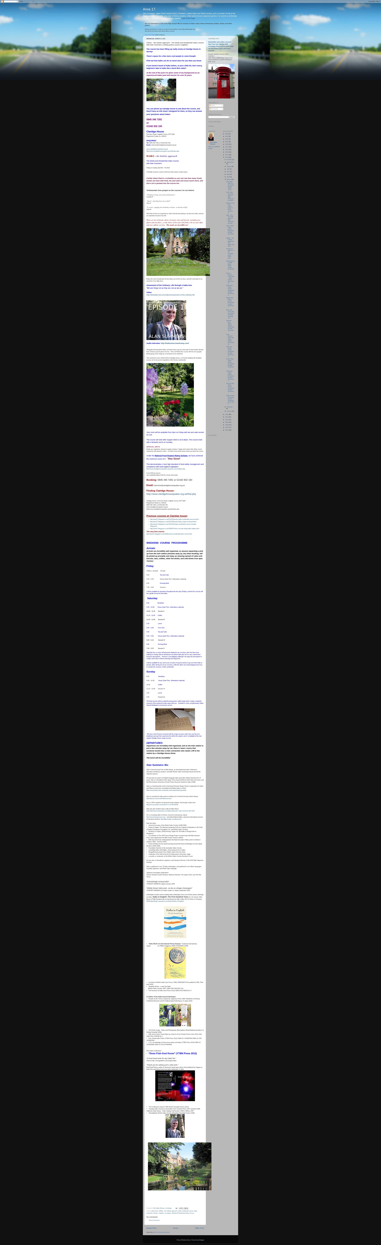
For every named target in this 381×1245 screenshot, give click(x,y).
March (229, 179)
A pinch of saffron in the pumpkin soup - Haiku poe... (230, 253)
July (228, 169)
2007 (227, 427)
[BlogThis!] (182, 1208)
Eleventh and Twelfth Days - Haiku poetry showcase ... (230, 265)
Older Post (199, 1228)
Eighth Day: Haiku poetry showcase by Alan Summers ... (230, 302)
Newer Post (151, 1228)
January (229, 411)
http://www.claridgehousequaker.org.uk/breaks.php (162, 151)
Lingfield (161, 1213)
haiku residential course (185, 1211)
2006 (227, 430)
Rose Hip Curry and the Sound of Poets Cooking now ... (230, 314)
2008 (227, 425)
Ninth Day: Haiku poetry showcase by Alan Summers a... (230, 290)
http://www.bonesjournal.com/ (155, 817)
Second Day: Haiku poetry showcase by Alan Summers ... (230, 388)
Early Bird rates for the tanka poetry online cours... (230, 185)
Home (175, 1228)
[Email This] (180, 1208)
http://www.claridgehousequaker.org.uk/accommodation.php (165, 469)
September (230, 162)
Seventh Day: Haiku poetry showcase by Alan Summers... (230, 326)
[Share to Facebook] (185, 1208)
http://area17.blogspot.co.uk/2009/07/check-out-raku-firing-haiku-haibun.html (174, 528)
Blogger (201, 1240)
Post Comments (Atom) (162, 1232)
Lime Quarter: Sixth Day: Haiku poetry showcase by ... (230, 339)
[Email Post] (176, 1208)
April (228, 177)
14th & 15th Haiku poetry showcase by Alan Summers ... (230, 230)
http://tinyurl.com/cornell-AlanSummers (159, 798)
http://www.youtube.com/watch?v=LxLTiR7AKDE (162, 804)
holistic (155, 1213)
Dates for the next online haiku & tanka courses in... (230, 207)
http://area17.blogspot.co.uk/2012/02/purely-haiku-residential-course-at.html (174, 519)
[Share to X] (184, 1208)
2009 (227, 422)
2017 (227, 147)
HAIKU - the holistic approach (168, 1211)
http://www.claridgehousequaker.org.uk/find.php (171, 494)
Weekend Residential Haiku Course (183, 1213)
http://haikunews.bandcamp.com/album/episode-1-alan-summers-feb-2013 (170, 811)
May (228, 174)
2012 (227, 414)
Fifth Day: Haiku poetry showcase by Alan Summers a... (230, 351)
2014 (227, 154)
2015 (227, 152)
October (229, 159)
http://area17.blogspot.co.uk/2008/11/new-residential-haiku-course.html (169, 534)
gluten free (154, 1211)
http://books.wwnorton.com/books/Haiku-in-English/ (167, 901)
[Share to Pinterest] (187, 1208)
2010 (227, 419)
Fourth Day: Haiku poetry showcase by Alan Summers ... (230, 363)
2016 (227, 149)
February (230, 407)
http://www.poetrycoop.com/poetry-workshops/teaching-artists (166, 790)
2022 (227, 134)
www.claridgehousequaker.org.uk (157, 149)
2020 (227, 139)
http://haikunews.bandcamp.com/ (175, 343)
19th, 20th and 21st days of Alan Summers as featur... (230, 196)
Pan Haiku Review (213, 143)
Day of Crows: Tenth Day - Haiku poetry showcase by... (230, 278)
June (228, 171)
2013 (227, 157)
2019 (227, 141)
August (229, 166)
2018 (227, 144)
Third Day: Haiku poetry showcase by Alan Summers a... (230, 375)
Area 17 (149, 9)
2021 (227, 136)
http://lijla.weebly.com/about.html (171, 819)
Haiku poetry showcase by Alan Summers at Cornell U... (230, 399)
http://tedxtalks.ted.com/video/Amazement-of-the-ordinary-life (170, 295)
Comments (214, 109)
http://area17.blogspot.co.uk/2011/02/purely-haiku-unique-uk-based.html (173, 521)
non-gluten (167, 1213)
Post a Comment (154, 1220)
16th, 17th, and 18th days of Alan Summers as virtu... (230, 219)
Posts (213, 105)
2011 (227, 417)
